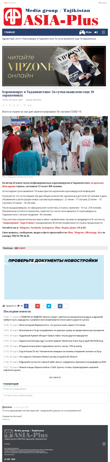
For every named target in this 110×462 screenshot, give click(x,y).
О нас (7, 444)
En (13, 2)
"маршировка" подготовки (18, 222)
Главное (9, 32)
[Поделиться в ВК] (60, 306)
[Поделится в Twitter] (49, 306)
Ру (5, 2)
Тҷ (9, 2)
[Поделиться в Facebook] (26, 306)
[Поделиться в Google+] (37, 306)
